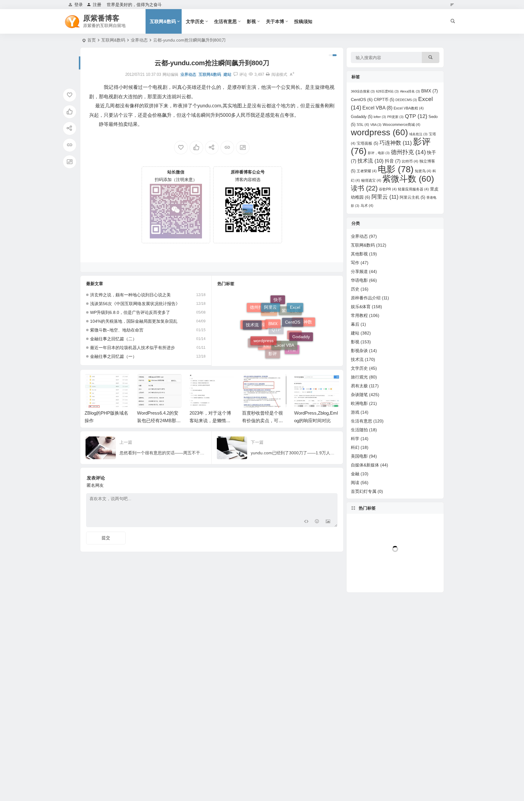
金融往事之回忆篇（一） (113, 356)
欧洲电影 (359, 403)
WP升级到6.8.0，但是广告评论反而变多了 (130, 312)
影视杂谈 (359, 350)
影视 (251, 21)
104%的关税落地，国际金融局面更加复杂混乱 (133, 321)
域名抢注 (418, 134)
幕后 (355, 324)
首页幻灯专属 (363, 491)
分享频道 (359, 271)
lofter (380, 117)
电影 (255, 342)
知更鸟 (423, 171)
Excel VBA (284, 334)
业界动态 (139, 40)
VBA (375, 124)
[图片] (328, 522)
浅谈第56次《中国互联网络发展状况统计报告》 (135, 303)
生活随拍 (359, 429)
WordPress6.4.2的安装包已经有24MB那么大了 (159, 420)
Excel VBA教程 (409, 108)
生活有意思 (225, 21)
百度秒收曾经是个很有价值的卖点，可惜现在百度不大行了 (262, 420)
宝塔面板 (367, 143)
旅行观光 (359, 377)
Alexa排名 (410, 91)
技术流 (252, 320)
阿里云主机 (412, 197)
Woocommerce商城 (401, 125)
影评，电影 (379, 153)
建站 (227, 74)
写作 (355, 262)
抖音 (292, 349)
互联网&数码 (163, 21)
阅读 (355, 482)
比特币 (410, 161)
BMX (272, 311)
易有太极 (359, 385)
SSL (363, 125)
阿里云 (270, 301)
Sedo (269, 322)
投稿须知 (303, 21)
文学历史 (195, 21)
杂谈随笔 (359, 394)
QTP (276, 341)
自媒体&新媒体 (365, 465)
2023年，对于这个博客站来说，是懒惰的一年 (210, 420)
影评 (272, 350)
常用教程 (359, 315)
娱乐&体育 (361, 306)
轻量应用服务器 (413, 189)
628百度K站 (387, 91)
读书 (294, 343)
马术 (367, 206)
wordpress (264, 330)
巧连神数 (303, 324)
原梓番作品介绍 (366, 297)
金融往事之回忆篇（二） (113, 338)
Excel (295, 306)
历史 (355, 289)
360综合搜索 (363, 91)
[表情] (317, 522)
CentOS (292, 312)
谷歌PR (388, 189)
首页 (91, 40)
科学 (355, 438)
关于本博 (275, 21)
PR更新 (395, 117)
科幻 (355, 447)
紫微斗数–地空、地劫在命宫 (116, 330)
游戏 (355, 412)
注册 (97, 4)
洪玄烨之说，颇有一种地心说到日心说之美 (130, 294)
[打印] (268, 74)
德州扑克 (258, 309)
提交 (106, 537)
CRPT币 (384, 99)
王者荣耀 (367, 171)
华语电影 (359, 280)
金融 (355, 473)
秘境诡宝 (371, 180)
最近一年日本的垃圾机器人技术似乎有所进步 (132, 347)
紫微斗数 (290, 320)
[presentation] (304, 384)
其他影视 (359, 253)
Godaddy (301, 331)
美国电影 (359, 456)
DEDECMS (406, 100)
